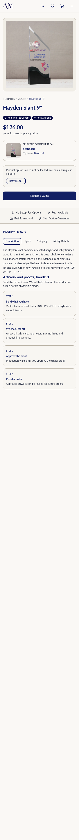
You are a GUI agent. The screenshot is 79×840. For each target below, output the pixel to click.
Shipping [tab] (42, 241)
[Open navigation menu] (71, 5)
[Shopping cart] (62, 5)
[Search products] (43, 5)
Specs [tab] (28, 241)
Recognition (9, 99)
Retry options (15, 181)
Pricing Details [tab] (61, 241)
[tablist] (39, 241)
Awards (22, 99)
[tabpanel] (39, 261)
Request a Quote (39, 196)
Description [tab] (12, 241)
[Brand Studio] (52, 5)
